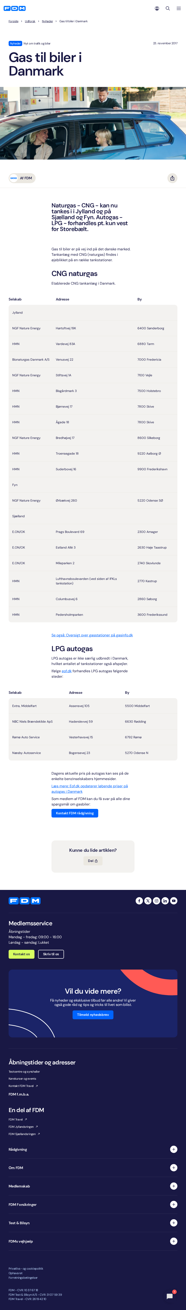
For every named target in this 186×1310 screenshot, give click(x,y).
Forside (13, 21)
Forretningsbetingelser (23, 1278)
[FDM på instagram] (156, 900)
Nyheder (47, 21)
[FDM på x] (148, 900)
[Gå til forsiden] (15, 8)
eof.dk (67, 671)
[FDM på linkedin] (165, 900)
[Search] (167, 8)
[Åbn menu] (178, 8)
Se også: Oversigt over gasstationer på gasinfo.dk (92, 635)
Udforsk (30, 21)
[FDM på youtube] (173, 900)
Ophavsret (15, 1273)
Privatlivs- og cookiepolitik (26, 1269)
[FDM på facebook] (139, 900)
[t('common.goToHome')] (25, 900)
